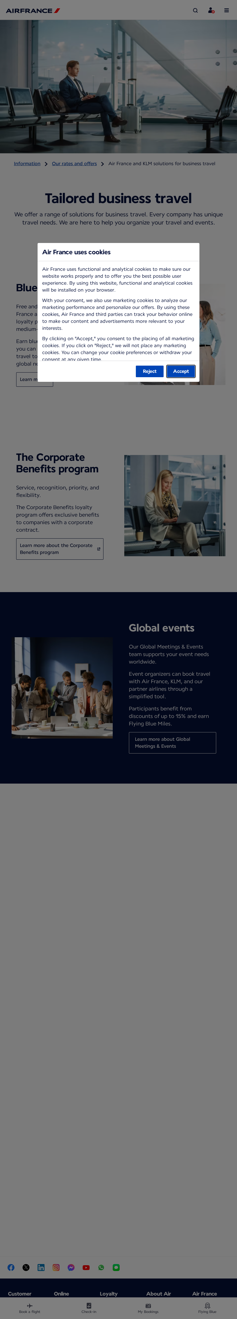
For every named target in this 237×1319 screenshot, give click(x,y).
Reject (150, 371)
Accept (181, 371)
